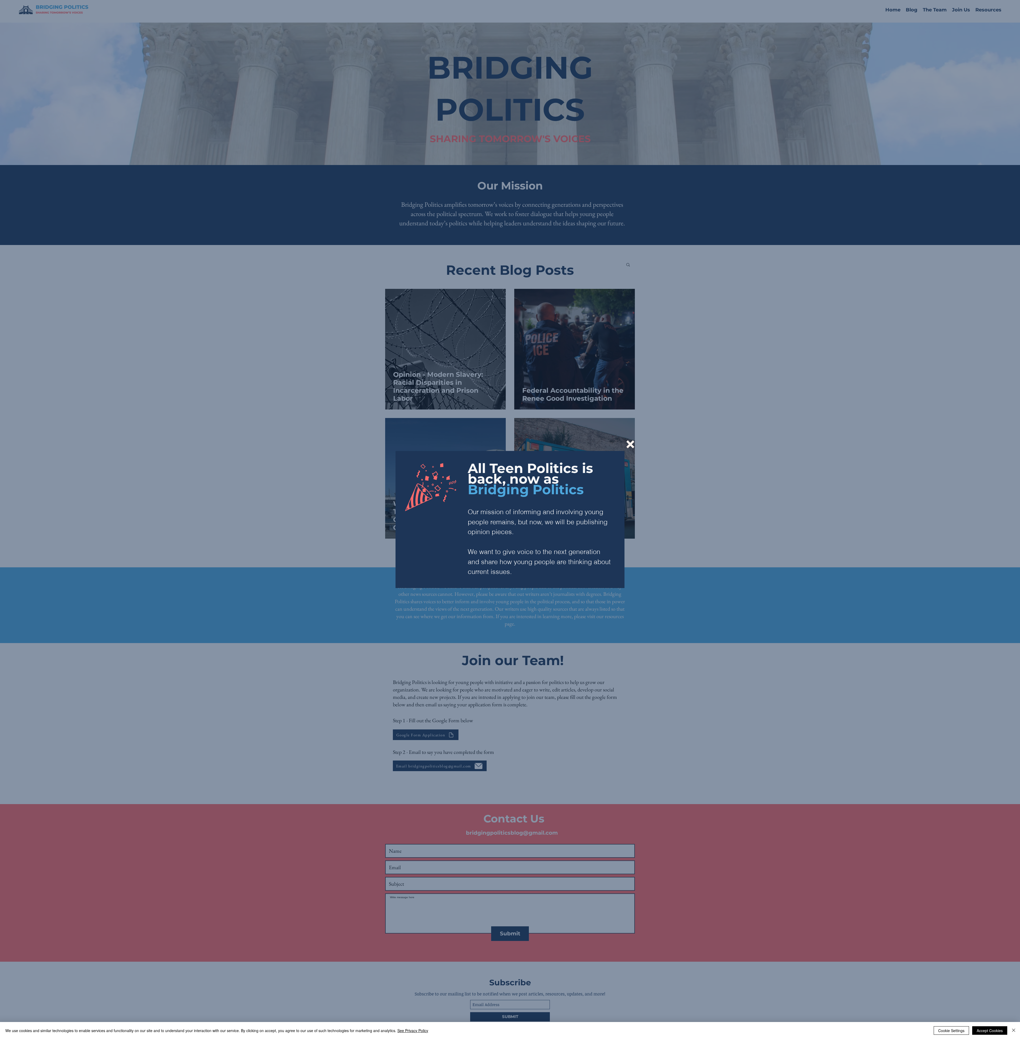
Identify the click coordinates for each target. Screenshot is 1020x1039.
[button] (630, 444)
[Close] (1013, 1030)
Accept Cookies (990, 1030)
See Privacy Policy (412, 1030)
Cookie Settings (951, 1030)
